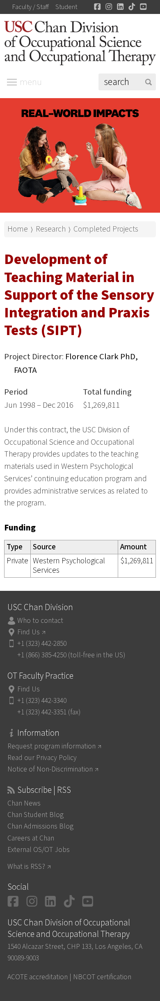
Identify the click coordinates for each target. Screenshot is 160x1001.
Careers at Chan (30, 838)
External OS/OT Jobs (38, 850)
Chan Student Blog (35, 815)
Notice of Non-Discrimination (50, 769)
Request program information (51, 746)
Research (51, 229)
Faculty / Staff (30, 6)
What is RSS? (26, 866)
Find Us (28, 632)
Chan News (24, 803)
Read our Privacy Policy (42, 758)
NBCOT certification (102, 977)
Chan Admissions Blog (40, 826)
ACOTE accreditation (37, 977)
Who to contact (40, 620)
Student (66, 6)
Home (17, 229)
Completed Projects (105, 229)
